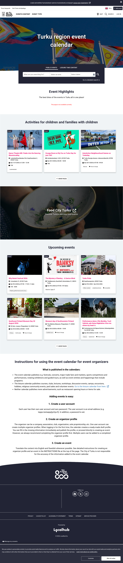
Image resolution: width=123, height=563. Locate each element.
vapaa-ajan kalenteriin (80, 3)
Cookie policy (41, 516)
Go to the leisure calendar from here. (90, 386)
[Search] (97, 74)
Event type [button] (37, 14)
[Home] (7, 14)
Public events (51, 68)
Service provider (90, 516)
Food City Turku (59, 210)
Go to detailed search (90, 80)
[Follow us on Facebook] (74, 493)
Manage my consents (11, 541)
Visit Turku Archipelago (19, 8)
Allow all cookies (111, 558)
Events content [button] (23, 14)
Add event (119, 8)
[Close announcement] (121, 2)
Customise (91, 558)
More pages (62, 178)
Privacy (30, 516)
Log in (119, 14)
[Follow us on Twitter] (80, 493)
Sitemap (78, 516)
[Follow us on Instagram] (86, 493)
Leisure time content (68, 68)
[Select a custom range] (93, 74)
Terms (71, 516)
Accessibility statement (57, 516)
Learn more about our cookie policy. (87, 552)
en (110, 7)
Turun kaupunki (5, 8)
